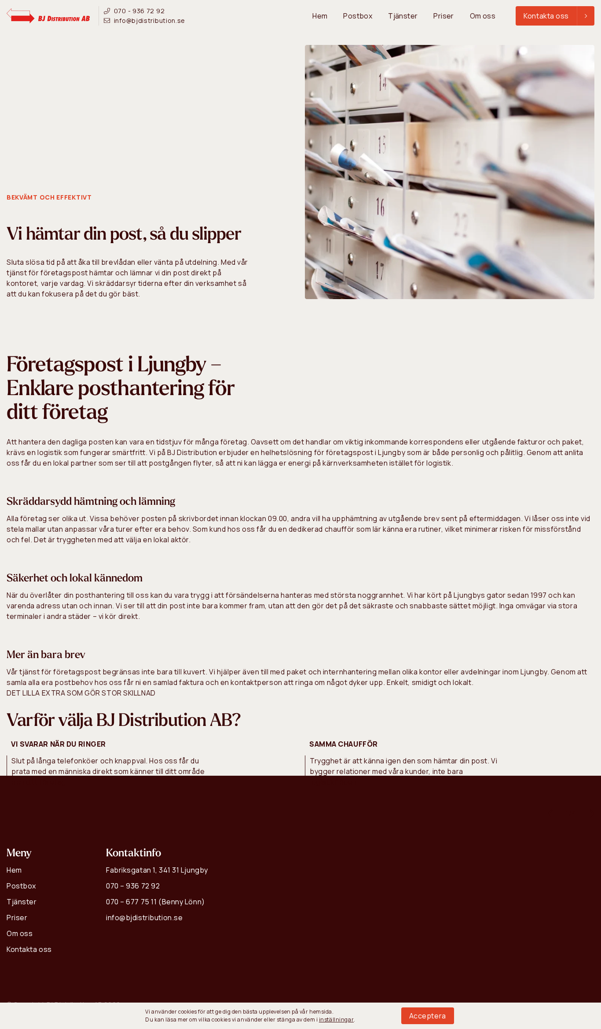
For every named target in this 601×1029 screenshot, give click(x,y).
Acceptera (427, 1016)
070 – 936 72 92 (133, 886)
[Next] (588, 813)
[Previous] (552, 813)
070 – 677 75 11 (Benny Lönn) (155, 902)
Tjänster (403, 16)
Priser (443, 16)
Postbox (357, 16)
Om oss (482, 16)
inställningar (336, 1019)
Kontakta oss (29, 949)
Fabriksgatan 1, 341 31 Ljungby (157, 870)
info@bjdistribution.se (149, 20)
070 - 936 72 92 (139, 11)
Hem (319, 16)
